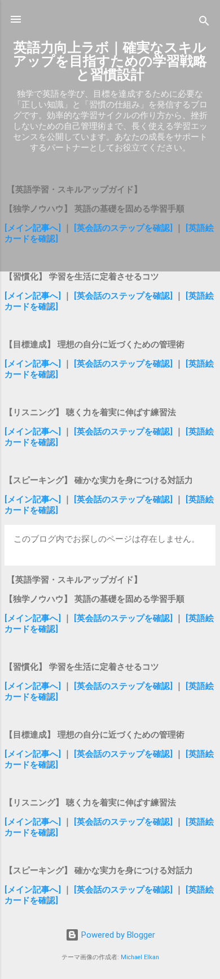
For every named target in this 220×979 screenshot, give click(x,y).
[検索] (204, 23)
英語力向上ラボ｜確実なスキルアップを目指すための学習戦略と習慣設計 (110, 61)
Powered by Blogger (117, 935)
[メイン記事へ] (33, 228)
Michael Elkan (140, 957)
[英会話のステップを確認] (123, 228)
